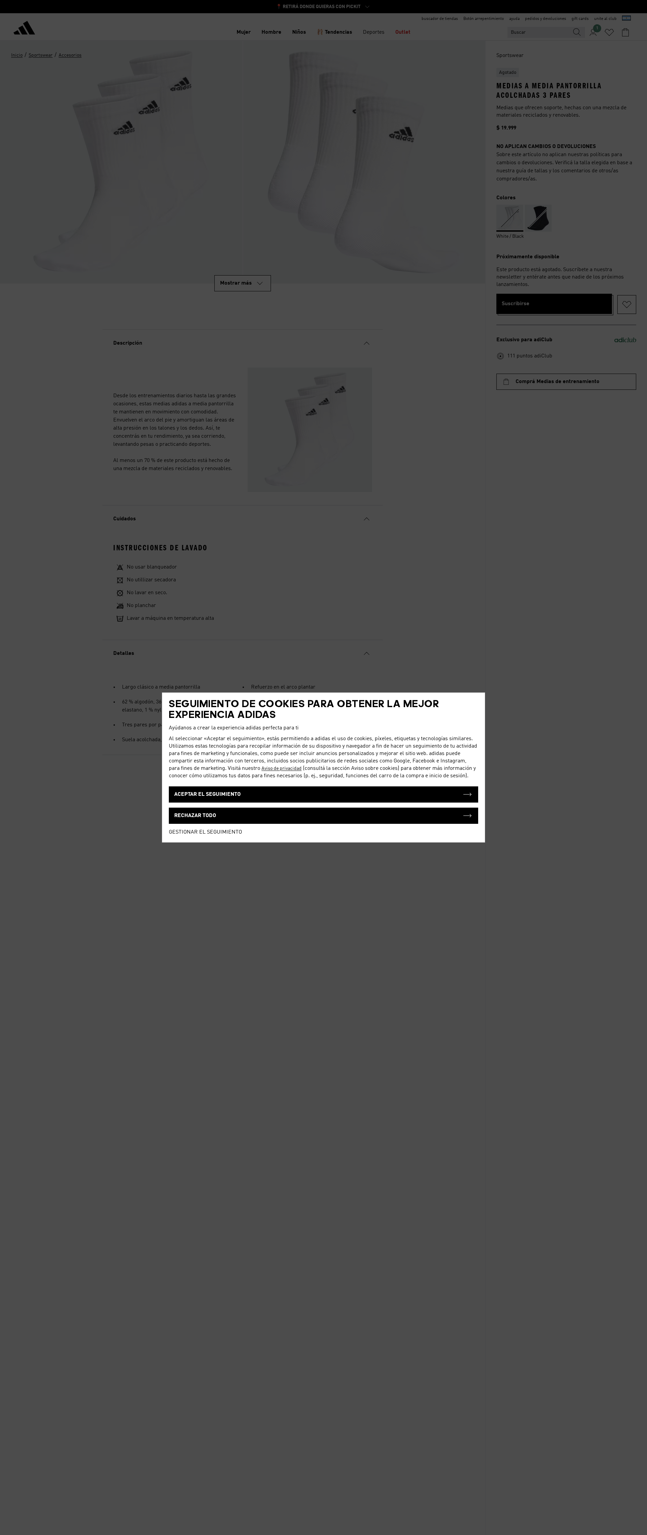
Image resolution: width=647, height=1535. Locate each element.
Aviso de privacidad (281, 768)
